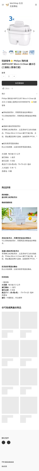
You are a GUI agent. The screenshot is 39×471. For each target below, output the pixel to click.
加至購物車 (19, 83)
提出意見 (4, 466)
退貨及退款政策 (9, 462)
